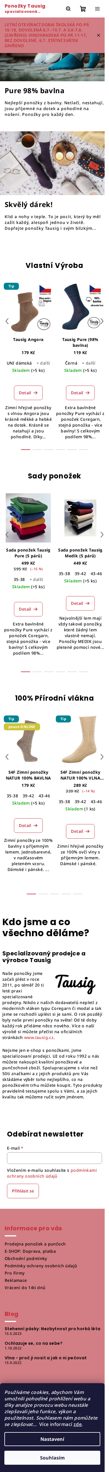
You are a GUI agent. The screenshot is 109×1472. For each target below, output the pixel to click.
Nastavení (52, 1439)
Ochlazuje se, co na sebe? (33, 1343)
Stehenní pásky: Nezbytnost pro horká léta (52, 1329)
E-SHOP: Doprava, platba (30, 1251)
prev (7, 321)
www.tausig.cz (38, 1037)
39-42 (80, 573)
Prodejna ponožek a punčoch (35, 1244)
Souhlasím (52, 1458)
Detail (25, 392)
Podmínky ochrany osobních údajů (41, 1265)
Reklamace (16, 1280)
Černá (71, 363)
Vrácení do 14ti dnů (25, 1287)
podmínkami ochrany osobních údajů (52, 1173)
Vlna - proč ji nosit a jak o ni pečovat (46, 1358)
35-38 (19, 579)
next (102, 321)
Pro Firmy (15, 1273)
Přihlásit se (23, 1191)
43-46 (96, 573)
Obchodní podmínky (26, 1258)
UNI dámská (19, 363)
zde (78, 1424)
